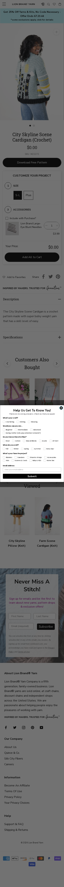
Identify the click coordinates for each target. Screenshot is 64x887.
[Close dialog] (61, 407)
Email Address (8, 466)
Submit (32, 476)
